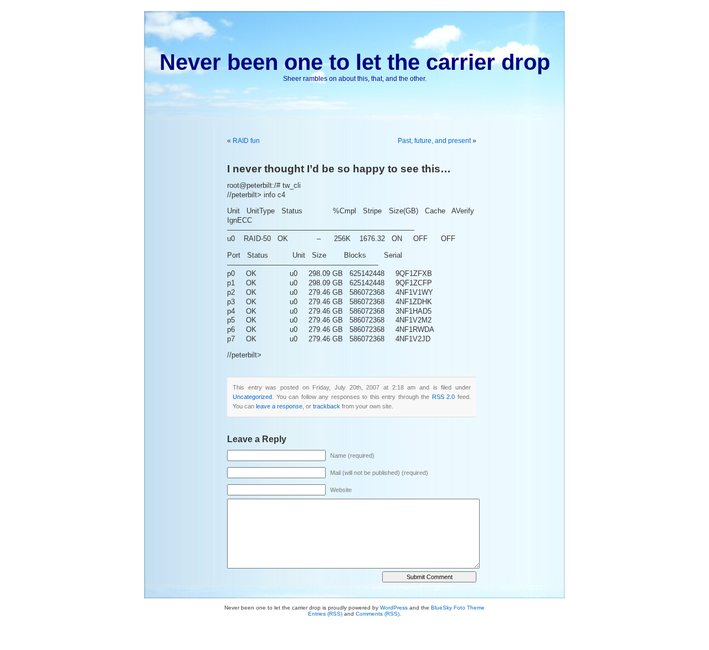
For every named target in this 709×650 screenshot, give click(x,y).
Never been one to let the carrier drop (355, 62)
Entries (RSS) (325, 614)
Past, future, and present (434, 141)
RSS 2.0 (443, 396)
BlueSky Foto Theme (458, 608)
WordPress (394, 608)
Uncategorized (252, 396)
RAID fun (246, 141)
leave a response (279, 406)
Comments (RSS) (377, 614)
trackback (326, 406)
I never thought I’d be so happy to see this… (339, 169)
